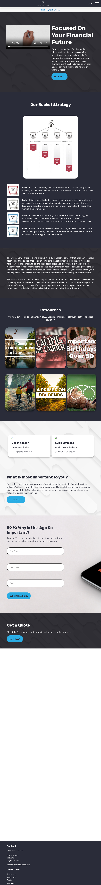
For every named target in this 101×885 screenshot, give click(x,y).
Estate (9, 880)
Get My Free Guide (18, 596)
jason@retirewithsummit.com (22, 451)
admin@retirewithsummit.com (66, 451)
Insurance (11, 883)
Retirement (11, 874)
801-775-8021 (18, 851)
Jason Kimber (20, 442)
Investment (11, 877)
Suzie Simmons (64, 442)
